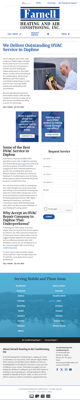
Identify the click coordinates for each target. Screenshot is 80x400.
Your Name (47, 159)
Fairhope (21, 301)
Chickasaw (21, 291)
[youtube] (70, 369)
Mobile (21, 311)
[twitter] (61, 369)
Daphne (21, 296)
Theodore (21, 326)
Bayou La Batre (59, 286)
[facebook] (57, 369)
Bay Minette (21, 286)
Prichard (59, 311)
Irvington (59, 306)
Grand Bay (21, 306)
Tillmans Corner (59, 326)
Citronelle (59, 291)
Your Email (47, 166)
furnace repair (21, 164)
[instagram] (66, 369)
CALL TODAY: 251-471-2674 (13, 107)
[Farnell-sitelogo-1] (40, 8)
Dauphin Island (59, 296)
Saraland (21, 316)
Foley (59, 301)
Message (46, 190)
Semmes (21, 321)
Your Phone (47, 174)
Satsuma (59, 316)
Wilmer (21, 331)
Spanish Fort (59, 321)
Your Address (48, 182)
